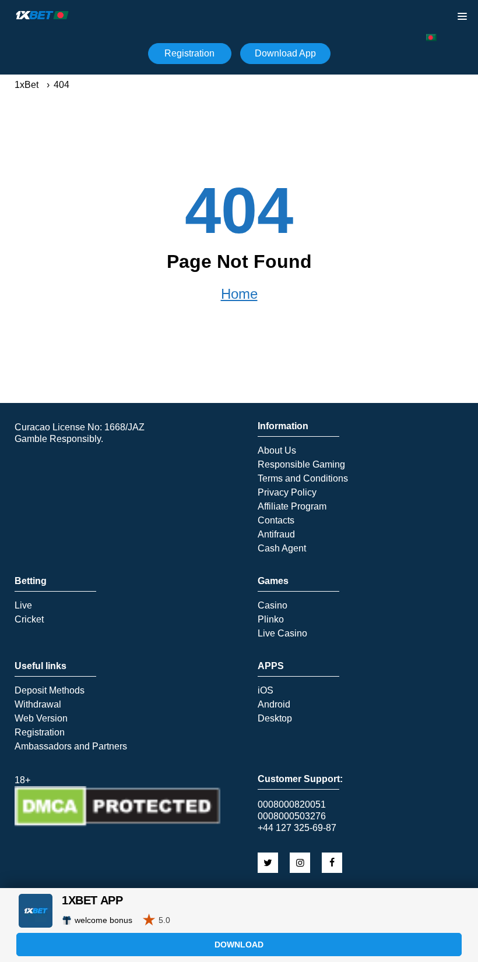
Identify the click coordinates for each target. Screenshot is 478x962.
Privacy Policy (287, 492)
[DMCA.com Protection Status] (117, 824)
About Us (277, 450)
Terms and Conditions (303, 478)
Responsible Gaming (301, 464)
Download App (285, 53)
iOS (265, 690)
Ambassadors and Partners (71, 746)
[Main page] (43, 15)
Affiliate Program (292, 506)
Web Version (41, 718)
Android (274, 704)
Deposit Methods (50, 690)
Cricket (29, 619)
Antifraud (276, 534)
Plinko (271, 619)
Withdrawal (38, 704)
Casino (272, 605)
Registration (189, 53)
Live (23, 605)
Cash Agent (282, 548)
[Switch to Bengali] (431, 37)
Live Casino (282, 633)
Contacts (276, 520)
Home (239, 294)
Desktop (275, 718)
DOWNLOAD (239, 944)
